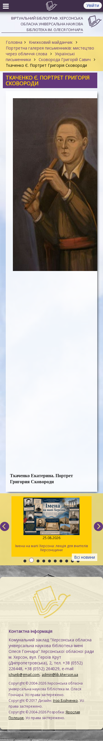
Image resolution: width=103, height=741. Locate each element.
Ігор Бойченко (65, 700)
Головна (14, 42)
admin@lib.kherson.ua (60, 674)
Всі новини (84, 557)
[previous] (4, 526)
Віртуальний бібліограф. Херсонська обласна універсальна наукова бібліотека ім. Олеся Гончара (47, 24)
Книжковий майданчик (51, 42)
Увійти (92, 5)
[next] (98, 526)
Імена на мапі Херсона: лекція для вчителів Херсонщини (51, 543)
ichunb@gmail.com (24, 674)
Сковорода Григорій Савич (64, 59)
